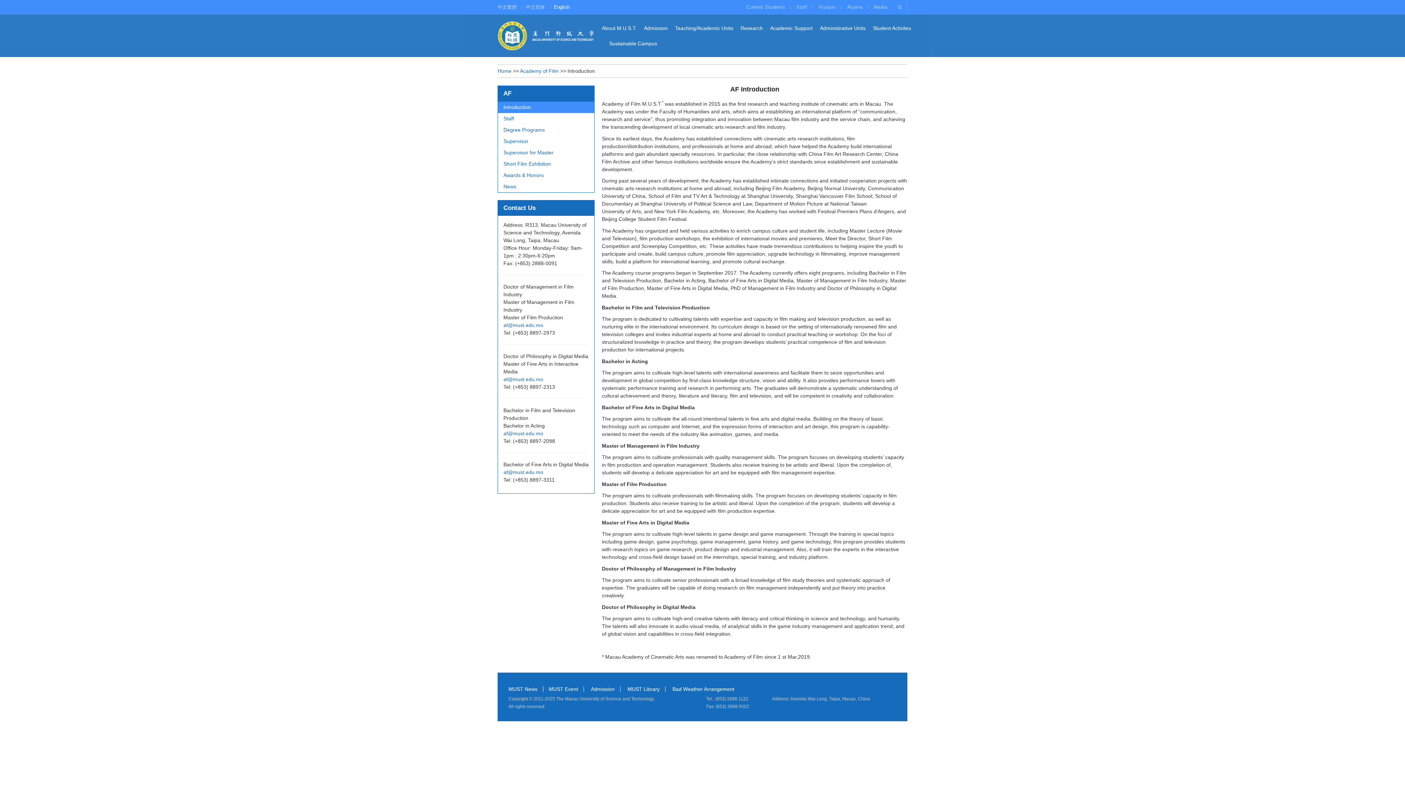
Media (881, 7)
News (509, 186)
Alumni (855, 7)
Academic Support (791, 28)
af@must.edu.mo (523, 325)
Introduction (517, 107)
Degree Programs (524, 130)
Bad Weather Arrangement (703, 689)
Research (752, 28)
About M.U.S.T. (619, 28)
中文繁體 (507, 7)
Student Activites (892, 28)
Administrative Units (843, 28)
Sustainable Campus (633, 43)
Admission (656, 28)
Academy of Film (539, 71)
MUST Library (643, 689)
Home (505, 71)
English (562, 7)
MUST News (523, 689)
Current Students (765, 7)
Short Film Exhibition (527, 164)
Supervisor (515, 141)
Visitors (827, 7)
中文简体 (535, 7)
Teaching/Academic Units (704, 28)
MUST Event (563, 689)
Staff (802, 7)
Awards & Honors (523, 175)
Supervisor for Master (528, 152)
